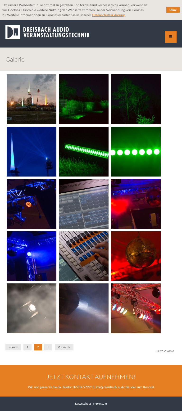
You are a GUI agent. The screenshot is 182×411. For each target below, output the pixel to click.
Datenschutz (83, 403)
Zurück (13, 347)
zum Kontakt (145, 387)
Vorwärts (64, 347)
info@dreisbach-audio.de (112, 387)
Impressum (100, 403)
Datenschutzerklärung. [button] (108, 15)
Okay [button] (173, 10)
